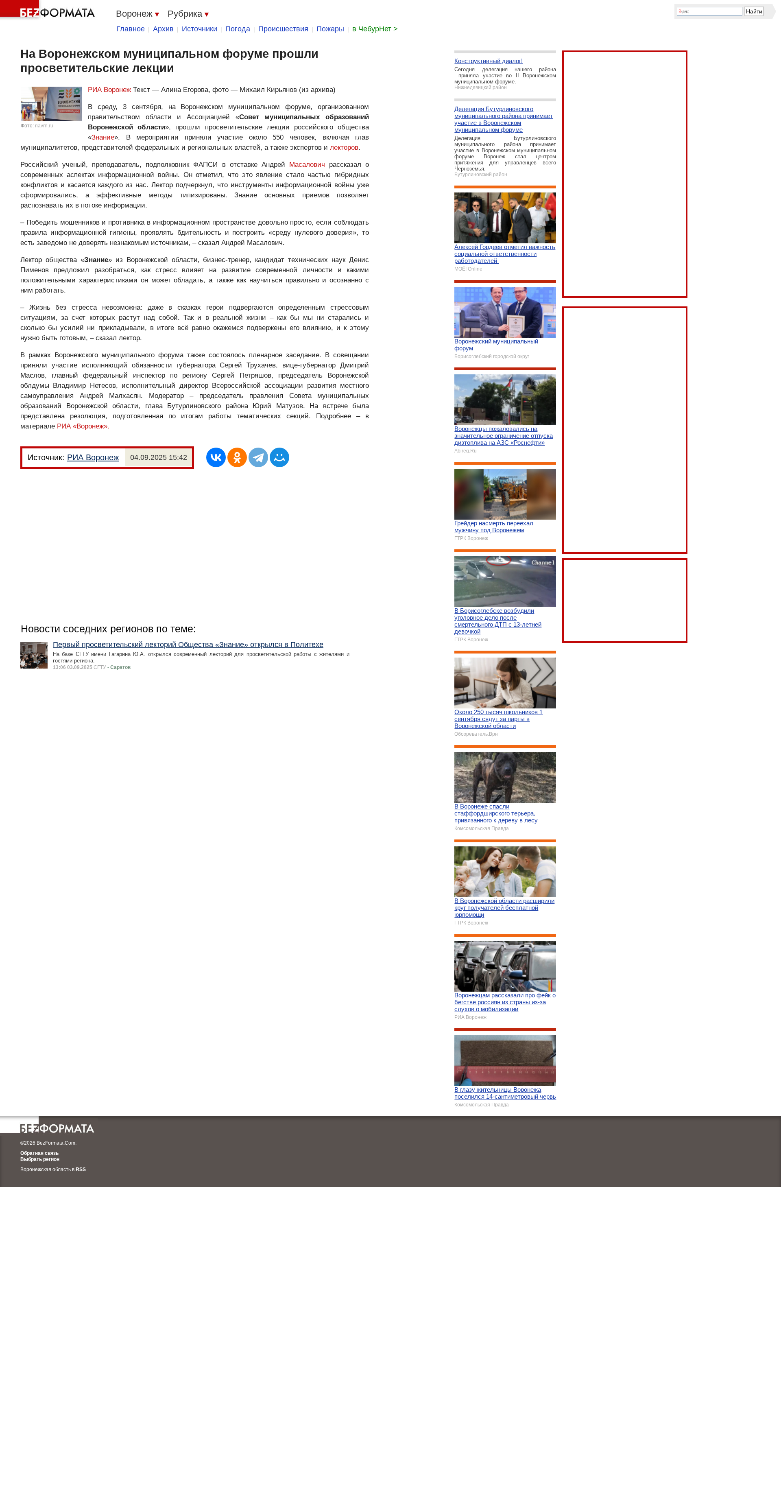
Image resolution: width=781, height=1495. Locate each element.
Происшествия (283, 29)
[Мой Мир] (279, 457)
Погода (237, 29)
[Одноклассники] (237, 457)
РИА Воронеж (109, 90)
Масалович (307, 164)
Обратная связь (39, 1153)
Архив (163, 29)
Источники (199, 29)
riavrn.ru (44, 126)
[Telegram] (258, 457)
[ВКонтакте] (216, 457)
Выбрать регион (39, 1159)
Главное (130, 29)
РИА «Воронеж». (83, 426)
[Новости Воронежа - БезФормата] (49, 10)
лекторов (344, 147)
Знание (103, 137)
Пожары (330, 29)
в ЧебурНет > (375, 29)
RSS (81, 1169)
